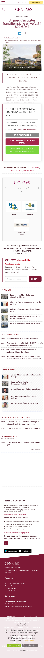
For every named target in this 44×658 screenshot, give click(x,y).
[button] (3, 9)
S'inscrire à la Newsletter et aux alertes (18, 606)
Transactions (22, 16)
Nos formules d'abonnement (15, 604)
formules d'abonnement (27, 129)
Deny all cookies (29, 645)
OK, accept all (14, 645)
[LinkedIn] (20, 33)
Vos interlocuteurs (11, 591)
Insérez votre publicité (13, 568)
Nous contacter (10, 588)
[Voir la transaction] (6, 48)
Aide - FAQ (9, 586)
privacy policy (29, 640)
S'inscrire (35, 279)
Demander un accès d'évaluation (15, 514)
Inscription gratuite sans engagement (16, 533)
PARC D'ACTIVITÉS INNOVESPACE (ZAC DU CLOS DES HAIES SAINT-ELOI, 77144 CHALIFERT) (22, 250)
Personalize (22, 650)
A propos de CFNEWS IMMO (15, 583)
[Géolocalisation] (11, 48)
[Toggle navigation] (2, 2)
